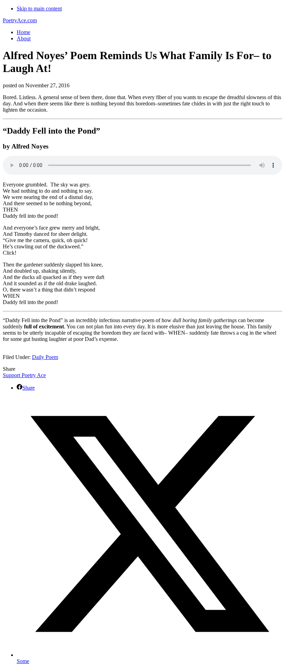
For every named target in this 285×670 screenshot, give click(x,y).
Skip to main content (39, 8)
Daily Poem (45, 357)
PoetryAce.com (20, 20)
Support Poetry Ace (24, 375)
